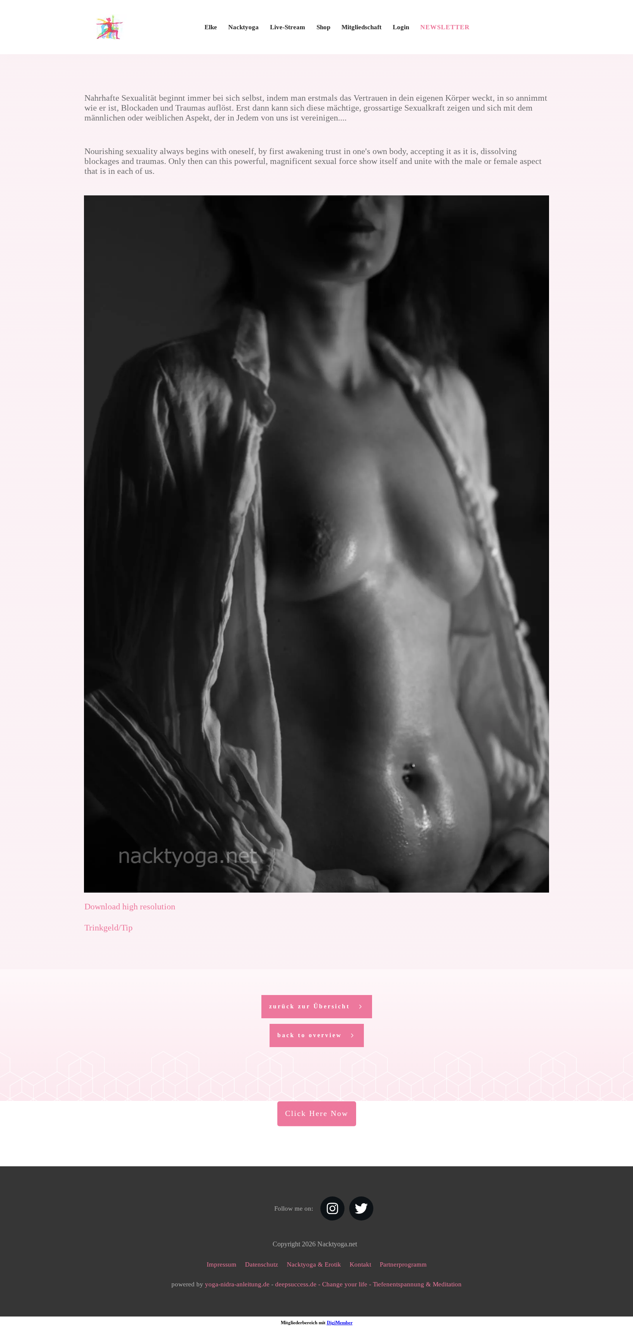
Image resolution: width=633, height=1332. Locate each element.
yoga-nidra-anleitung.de (237, 1284)
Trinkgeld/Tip (108, 927)
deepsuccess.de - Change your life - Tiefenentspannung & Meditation (368, 1284)
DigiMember (340, 1322)
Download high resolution (129, 906)
